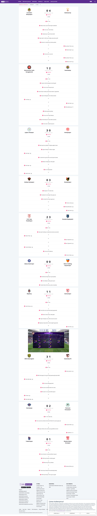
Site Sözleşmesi (35, 509)
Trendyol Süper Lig (40, 485)
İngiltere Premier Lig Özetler (71, 490)
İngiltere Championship (40, 503)
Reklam (29, 509)
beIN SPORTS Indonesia (23, 502)
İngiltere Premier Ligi (40, 490)
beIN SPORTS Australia (23, 496)
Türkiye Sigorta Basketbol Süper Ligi (56, 485)
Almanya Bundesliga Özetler (71, 492)
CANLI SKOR (46, 1)
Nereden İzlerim (22, 511)
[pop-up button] (66, 350)
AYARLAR (87, 513)
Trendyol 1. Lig (39, 487)
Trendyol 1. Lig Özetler (70, 488)
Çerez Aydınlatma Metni (61, 510)
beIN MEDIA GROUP (23, 491)
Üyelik (20, 509)
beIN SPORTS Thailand (23, 499)
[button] (5, 1)
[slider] (33, 350)
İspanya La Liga (39, 500)
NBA (50, 487)
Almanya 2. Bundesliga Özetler (72, 495)
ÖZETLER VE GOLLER (27, 1)
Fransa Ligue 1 (39, 498)
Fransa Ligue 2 (39, 506)
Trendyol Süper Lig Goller (71, 485)
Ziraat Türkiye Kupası (40, 488)
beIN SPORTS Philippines (23, 501)
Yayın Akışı (24, 509)
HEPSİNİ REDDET (72, 513)
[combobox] (23, 4)
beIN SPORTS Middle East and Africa (26, 504)
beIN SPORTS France (23, 494)
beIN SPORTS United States (24, 492)
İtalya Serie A (38, 501)
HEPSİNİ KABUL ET (56, 513)
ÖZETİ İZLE (49, 14)
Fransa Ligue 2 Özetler (70, 496)
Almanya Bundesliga (40, 496)
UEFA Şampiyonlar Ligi (40, 492)
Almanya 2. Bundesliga (40, 504)
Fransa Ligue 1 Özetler (70, 493)
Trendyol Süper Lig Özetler (71, 487)
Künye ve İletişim (42, 509)
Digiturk (20, 489)
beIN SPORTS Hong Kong (24, 497)
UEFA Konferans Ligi (40, 495)
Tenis (67, 498)
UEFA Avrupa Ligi (39, 493)
